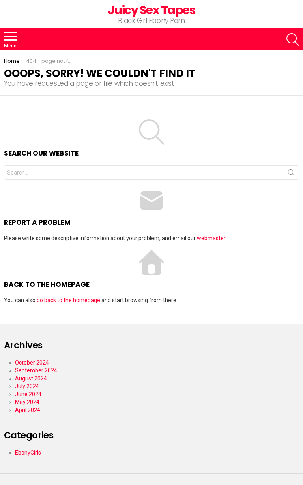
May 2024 (27, 402)
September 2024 (36, 370)
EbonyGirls (28, 452)
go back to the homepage (68, 300)
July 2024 (27, 386)
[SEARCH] (292, 39)
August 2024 (31, 378)
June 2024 (28, 394)
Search (291, 174)
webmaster (211, 238)
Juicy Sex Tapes (152, 10)
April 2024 (27, 410)
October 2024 (32, 362)
